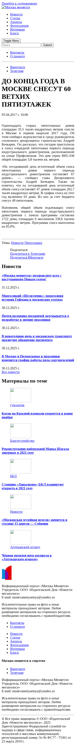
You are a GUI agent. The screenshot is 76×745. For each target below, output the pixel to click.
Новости (16, 14)
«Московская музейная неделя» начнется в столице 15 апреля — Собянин (34, 521)
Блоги (14, 33)
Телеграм (16, 672)
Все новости (11, 372)
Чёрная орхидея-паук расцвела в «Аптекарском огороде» (27, 557)
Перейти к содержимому (19, 3)
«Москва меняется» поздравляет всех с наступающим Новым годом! (31, 277)
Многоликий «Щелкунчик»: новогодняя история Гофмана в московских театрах (32, 297)
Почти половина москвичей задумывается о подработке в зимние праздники (35, 317)
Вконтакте (17, 669)
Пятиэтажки (33, 243)
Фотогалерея (19, 25)
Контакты (17, 52)
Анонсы (16, 22)
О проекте (17, 56)
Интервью (17, 29)
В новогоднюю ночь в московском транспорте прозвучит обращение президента (37, 338)
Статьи (15, 18)
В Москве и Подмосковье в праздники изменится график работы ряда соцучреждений (38, 358)
